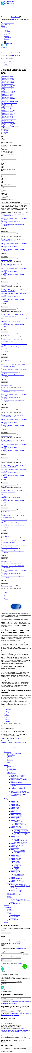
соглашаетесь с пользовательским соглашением (15, 1030)
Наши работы (11, 755)
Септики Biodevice (16, 807)
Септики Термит (15, 870)
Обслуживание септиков (14, 795)
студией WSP (11, 747)
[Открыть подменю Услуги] (9, 33)
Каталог (6, 34)
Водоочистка (11, 768)
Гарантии (10, 759)
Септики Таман (15, 801)
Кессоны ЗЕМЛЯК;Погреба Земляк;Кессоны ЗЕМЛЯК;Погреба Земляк (20, 886)
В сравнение (4, 231)
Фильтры (3, 212)
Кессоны (9, 883)
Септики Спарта (15, 859)
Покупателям (7, 37)
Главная (6, 30)
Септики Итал (15, 846)
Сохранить (9, 1051)
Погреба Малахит (15, 903)
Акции (9, 909)
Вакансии (10, 760)
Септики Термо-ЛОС (16, 871)
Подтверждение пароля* (7, 956)
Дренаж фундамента (16, 782)
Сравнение (4, 27)
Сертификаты (11, 757)
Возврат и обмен (12, 920)
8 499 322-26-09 (15, 17)
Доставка (9, 912)
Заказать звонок (9, 23)
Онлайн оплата (15, 916)
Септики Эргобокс (16, 880)
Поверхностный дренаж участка (20, 787)
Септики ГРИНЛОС (16, 820)
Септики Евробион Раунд (21, 835)
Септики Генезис (15, 804)
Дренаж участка (11, 773)
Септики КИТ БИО (19, 851)
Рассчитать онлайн (6, 9)
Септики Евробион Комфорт (22, 832)
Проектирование (12, 769)
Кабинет (3, 26)
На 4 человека (5, 130)
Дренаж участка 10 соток (18, 775)
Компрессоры (11, 893)
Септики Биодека (15, 802)
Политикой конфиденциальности (10, 1003)
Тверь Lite (16, 867)
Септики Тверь (15, 861)
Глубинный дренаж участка (18, 794)
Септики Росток (15, 856)
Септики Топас (15, 872)
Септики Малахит (16, 853)
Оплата (9, 913)
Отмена (3, 1051)
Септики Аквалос (16, 813)
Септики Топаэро (19, 875)
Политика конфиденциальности (10, 742)
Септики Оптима (15, 805)
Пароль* (22, 952)
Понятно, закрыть (6, 933)
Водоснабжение (11, 770)
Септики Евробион (16, 827)
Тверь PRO (17, 868)
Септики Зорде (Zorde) (17, 845)
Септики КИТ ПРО (19, 852)
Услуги (6, 33)
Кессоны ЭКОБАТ (16, 891)
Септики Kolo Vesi (16, 810)
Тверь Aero (17, 862)
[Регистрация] (4, 23)
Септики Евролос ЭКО (20, 842)
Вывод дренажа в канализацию (19, 789)
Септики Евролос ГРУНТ (21, 839)
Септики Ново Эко (16, 855)
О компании (7, 31)
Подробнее (4, 983)
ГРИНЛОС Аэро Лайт (20, 824)
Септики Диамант (16, 826)
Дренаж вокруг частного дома (19, 778)
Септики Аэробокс (16, 817)
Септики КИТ (14, 849)
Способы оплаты (15, 915)
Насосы (9, 896)
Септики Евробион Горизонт (22, 830)
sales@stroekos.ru (14, 738)
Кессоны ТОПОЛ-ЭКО (17, 890)
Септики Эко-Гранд (16, 878)
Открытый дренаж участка (18, 788)
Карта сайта (22, 742)
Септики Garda (15, 808)
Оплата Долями (15, 919)
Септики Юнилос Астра (17, 881)
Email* (2, 952)
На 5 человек (4, 132)
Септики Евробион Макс (21, 833)
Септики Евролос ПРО (20, 840)
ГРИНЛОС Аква (18, 821)
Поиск (8, 721)
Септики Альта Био (16, 814)
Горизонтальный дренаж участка (20, 792)
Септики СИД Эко (16, 858)
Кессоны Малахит (16, 889)
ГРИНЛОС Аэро (18, 823)
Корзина (6, 714)
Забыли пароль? (16, 943)
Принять (3, 1042)
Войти (20, 963)
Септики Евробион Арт (20, 829)
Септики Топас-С (19, 874)
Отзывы (9, 756)
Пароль (27, 940)
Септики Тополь (15, 877)
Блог (8, 762)
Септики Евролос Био (20, 837)
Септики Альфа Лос (16, 816)
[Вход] (2, 23)
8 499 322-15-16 (15, 19)
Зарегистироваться (21, 948)
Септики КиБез (15, 848)
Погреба (9, 897)
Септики (9, 799)
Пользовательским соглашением (20, 1001)
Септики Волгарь (15, 818)
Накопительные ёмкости (14, 894)
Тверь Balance (17, 864)
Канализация (11, 766)
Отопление (10, 772)
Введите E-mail (5, 940)
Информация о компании (14, 753)
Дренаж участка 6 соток (17, 776)
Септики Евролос (15, 836)
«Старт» (16, 606)
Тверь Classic (17, 865)
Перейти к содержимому (8, 1)
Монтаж (6, 36)
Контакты (6, 39)
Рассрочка (13, 918)
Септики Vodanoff (16, 811)
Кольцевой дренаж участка (18, 791)
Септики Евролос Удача (17, 843)
